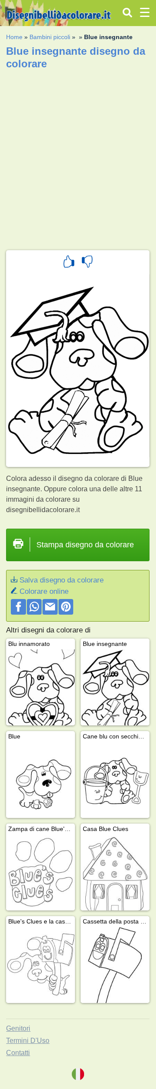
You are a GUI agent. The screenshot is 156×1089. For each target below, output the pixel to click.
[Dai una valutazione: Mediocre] (87, 263)
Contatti (18, 1052)
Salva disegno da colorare (62, 580)
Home (14, 36)
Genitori (18, 1028)
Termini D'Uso (27, 1040)
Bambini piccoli (49, 36)
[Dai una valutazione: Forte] (69, 263)
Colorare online (44, 591)
